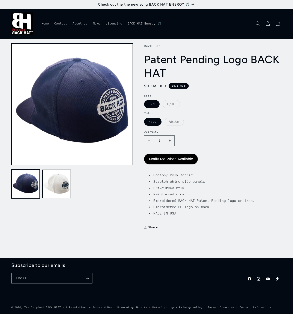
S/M (154, 105)
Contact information (255, 307)
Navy (155, 123)
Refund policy (163, 307)
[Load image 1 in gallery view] (25, 184)
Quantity (151, 131)
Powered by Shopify (132, 307)
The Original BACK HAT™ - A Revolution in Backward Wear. (70, 307)
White (176, 123)
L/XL (173, 105)
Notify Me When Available (171, 159)
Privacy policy (190, 307)
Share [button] (153, 227)
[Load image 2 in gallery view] (56, 184)
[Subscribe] (87, 278)
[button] (258, 24)
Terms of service (221, 307)
